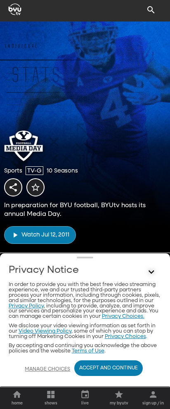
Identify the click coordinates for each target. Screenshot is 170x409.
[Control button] (151, 272)
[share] (13, 187)
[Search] (151, 10)
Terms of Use (88, 351)
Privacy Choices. (123, 316)
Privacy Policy (26, 306)
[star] (35, 187)
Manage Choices (47, 369)
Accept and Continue (108, 368)
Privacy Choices (125, 336)
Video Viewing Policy (45, 331)
